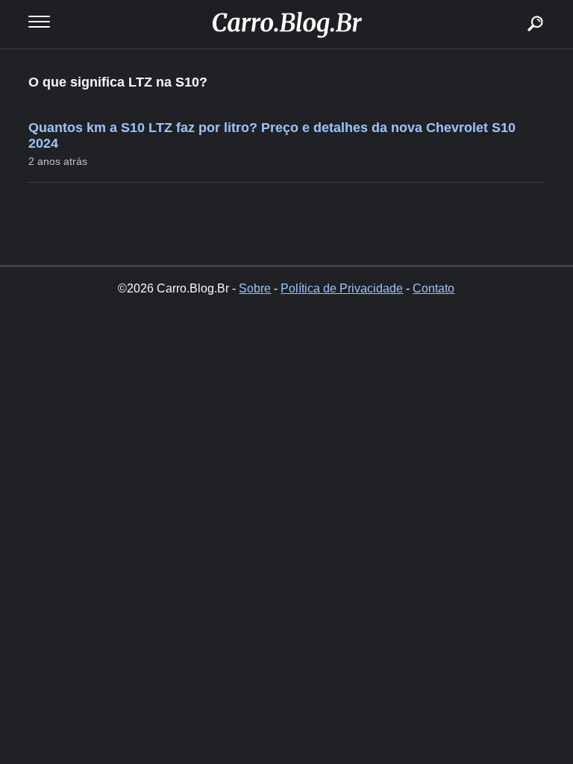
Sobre (255, 288)
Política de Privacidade (342, 288)
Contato (433, 288)
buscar (513, 5)
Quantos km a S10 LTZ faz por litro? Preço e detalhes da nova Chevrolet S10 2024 (272, 135)
